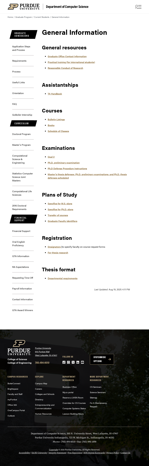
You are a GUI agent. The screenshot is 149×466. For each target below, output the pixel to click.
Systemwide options (100, 359)
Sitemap (93, 397)
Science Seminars (98, 392)
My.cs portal (68, 392)
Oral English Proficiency (18, 243)
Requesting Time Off (22, 277)
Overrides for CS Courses (74, 402)
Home (10, 16)
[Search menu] (137, 6)
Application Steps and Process (21, 48)
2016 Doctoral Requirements (19, 207)
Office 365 (12, 404)
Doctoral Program (21, 134)
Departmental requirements (62, 278)
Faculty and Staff (15, 394)
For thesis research (58, 252)
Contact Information (22, 299)
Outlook (11, 415)
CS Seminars (95, 386)
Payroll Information (22, 288)
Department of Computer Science (67, 6)
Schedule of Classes (58, 131)
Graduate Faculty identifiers (62, 221)
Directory (39, 399)
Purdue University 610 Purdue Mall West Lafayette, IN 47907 (46, 352)
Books (51, 125)
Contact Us (125, 452)
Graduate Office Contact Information (67, 56)
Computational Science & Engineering (19, 159)
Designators (54, 246)
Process (16, 71)
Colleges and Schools (44, 394)
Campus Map (41, 383)
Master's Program (21, 144)
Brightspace (13, 388)
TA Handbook (55, 93)
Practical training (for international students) (71, 62)
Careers (38, 388)
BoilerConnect (14, 383)
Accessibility (24, 452)
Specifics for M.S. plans (60, 203)
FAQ (14, 104)
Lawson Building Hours (73, 413)
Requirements (19, 60)
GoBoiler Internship (22, 114)
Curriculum (22, 123)
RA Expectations (20, 267)
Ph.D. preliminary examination (64, 162)
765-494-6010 (42, 362)
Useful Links (18, 82)
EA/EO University (39, 452)
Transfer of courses (58, 215)
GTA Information (20, 256)
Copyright (53, 449)
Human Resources (43, 413)
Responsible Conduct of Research (65, 68)
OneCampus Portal (16, 410)
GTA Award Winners (22, 310)
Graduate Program (23, 16)
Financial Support (21, 219)
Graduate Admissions (22, 34)
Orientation (18, 93)
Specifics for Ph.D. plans (60, 209)
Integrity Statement (57, 452)
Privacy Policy (112, 452)
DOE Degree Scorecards (94, 452)
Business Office (70, 386)
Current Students (41, 16)
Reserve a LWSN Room (73, 397)
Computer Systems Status (74, 408)
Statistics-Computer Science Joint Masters (22, 177)
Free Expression (75, 452)
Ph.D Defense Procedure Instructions (67, 168)
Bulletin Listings (56, 119)
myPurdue (12, 399)
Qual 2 (51, 156)
